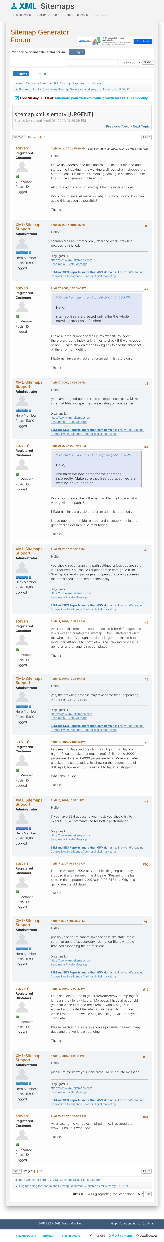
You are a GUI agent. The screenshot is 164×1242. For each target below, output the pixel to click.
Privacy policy (26, 1235)
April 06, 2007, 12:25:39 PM (68, 148)
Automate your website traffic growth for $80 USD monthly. (81, 98)
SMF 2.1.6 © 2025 (49, 1223)
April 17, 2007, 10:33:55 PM (68, 920)
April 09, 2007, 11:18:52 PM (68, 549)
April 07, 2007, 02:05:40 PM (68, 288)
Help (114, 1223)
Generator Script (49, 14)
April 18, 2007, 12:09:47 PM (68, 988)
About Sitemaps (77, 14)
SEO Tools (100, 14)
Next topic (141, 126)
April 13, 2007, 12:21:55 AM (68, 678)
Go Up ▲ (148, 1223)
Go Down (19, 137)
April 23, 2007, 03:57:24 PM (68, 1116)
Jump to (78, 1193)
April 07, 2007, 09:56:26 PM (68, 382)
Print (146, 137)
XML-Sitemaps (120, 1236)
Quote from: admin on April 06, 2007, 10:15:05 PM (94, 297)
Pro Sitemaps (71, 1235)
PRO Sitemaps (22, 14)
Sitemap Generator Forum (39, 36)
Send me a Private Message (69, 264)
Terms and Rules (129, 1223)
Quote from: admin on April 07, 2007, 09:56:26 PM (95, 455)
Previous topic (117, 126)
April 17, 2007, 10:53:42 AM (68, 863)
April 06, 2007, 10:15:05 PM (68, 224)
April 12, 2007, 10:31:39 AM (68, 621)
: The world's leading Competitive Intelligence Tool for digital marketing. (97, 727)
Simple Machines (72, 1223)
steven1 (22, 148)
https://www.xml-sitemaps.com (71, 260)
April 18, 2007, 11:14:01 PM (67, 1055)
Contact (49, 1235)
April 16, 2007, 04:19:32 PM (68, 741)
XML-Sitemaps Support (29, 226)
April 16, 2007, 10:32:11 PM (67, 800)
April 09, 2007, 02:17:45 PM (68, 445)
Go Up (17, 1171)
